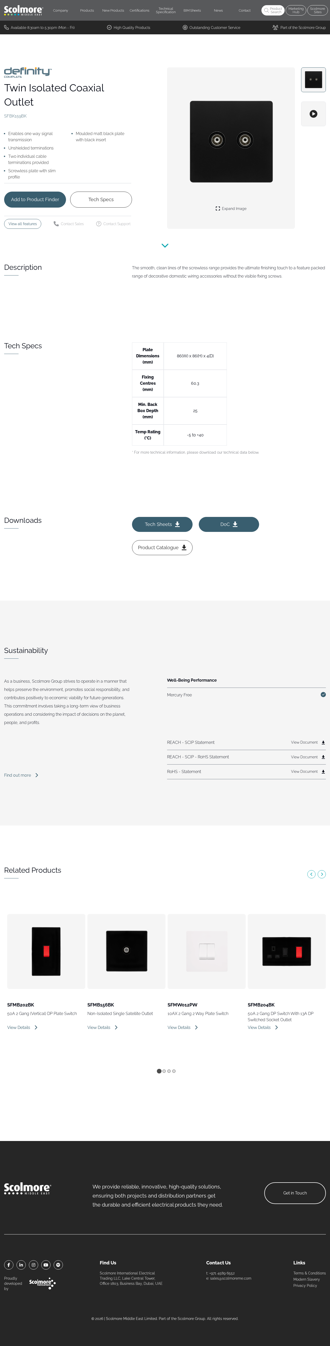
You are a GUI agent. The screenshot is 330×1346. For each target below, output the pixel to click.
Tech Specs (101, 199)
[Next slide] (322, 874)
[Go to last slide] (311, 874)
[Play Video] (313, 114)
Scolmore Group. (192, 1319)
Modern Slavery (306, 1279)
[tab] (159, 1071)
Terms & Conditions (309, 1273)
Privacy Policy (305, 1286)
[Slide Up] (165, 248)
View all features (23, 224)
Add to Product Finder (35, 199)
